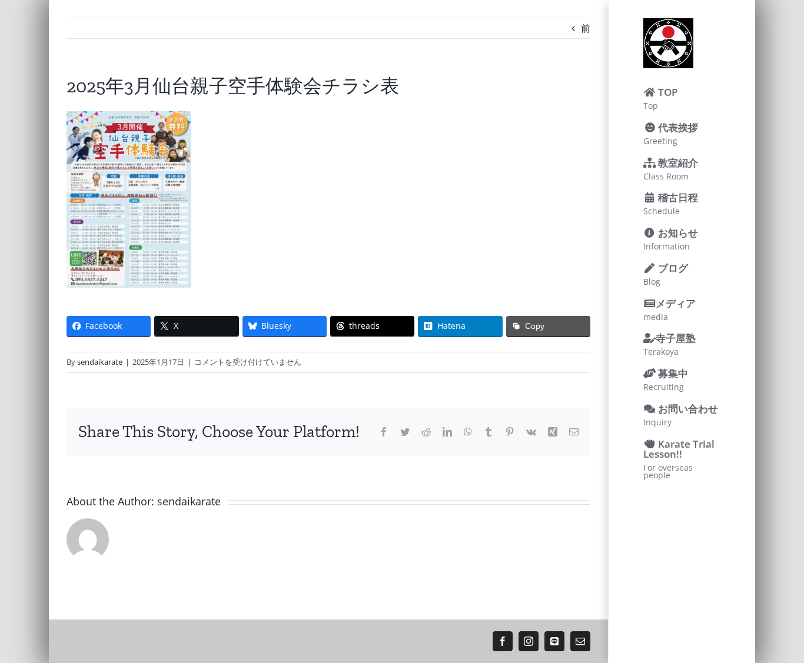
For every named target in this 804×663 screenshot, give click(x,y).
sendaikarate (99, 362)
